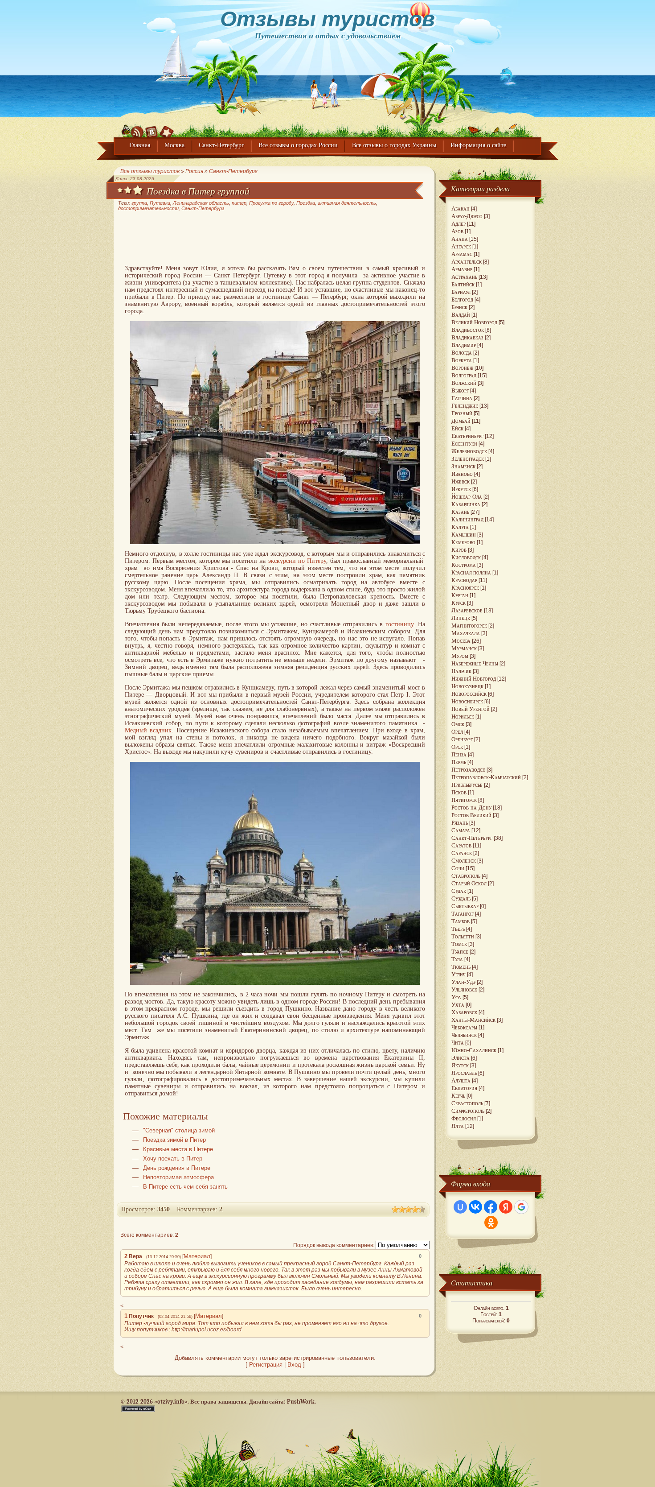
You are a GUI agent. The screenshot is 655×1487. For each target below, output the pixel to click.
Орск (457, 747)
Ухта (457, 1004)
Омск (457, 724)
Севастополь (467, 1103)
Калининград (467, 519)
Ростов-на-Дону (471, 807)
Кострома (463, 565)
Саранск (461, 853)
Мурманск (464, 648)
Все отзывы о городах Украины (394, 145)
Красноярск (465, 587)
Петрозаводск (468, 769)
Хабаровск (464, 1012)
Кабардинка (465, 504)
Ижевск (460, 481)
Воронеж (462, 367)
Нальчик (461, 671)
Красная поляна (471, 572)
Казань (460, 511)
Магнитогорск (469, 625)
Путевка (160, 203)
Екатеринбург (467, 436)
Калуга (460, 527)
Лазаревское (467, 610)
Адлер (458, 223)
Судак (458, 891)
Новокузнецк (467, 686)
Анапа (459, 238)
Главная (139, 145)
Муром (459, 656)
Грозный (461, 413)
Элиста (460, 1057)
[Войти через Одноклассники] (491, 1222)
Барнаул (461, 292)
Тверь (458, 928)
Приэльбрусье (467, 784)
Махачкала (465, 633)
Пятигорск (464, 800)
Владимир (463, 345)
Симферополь (467, 1110)
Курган (459, 595)
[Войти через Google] (521, 1207)
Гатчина (461, 398)
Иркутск (461, 489)
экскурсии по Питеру (297, 561)
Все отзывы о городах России (298, 145)
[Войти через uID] (460, 1207)
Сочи (457, 868)
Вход (294, 1365)
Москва (174, 145)
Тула (457, 959)
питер (239, 203)
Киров (459, 549)
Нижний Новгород (473, 678)
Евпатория (464, 1088)
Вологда (461, 352)
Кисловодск (466, 557)
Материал (197, 1256)
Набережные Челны (474, 663)
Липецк (460, 618)
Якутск (460, 1065)
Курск (458, 602)
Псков (459, 792)
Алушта (461, 1080)
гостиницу (399, 624)
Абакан (460, 208)
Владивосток (467, 329)
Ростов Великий (471, 815)
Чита (457, 1042)
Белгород (462, 299)
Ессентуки (464, 443)
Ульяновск (464, 989)
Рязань (459, 822)
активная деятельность (347, 203)
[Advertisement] (275, 239)
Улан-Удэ (463, 982)
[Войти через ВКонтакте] (475, 1207)
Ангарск (461, 246)
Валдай (460, 314)
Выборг (460, 390)
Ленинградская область (201, 203)
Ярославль (464, 1073)
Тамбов (460, 921)
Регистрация (265, 1365)
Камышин (463, 534)
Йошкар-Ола (466, 496)
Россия (194, 171)
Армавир (461, 269)
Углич (458, 974)
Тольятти (462, 936)
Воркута (461, 360)
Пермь (458, 762)
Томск (459, 944)
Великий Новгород (474, 322)
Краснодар (464, 580)
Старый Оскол (469, 883)
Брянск (459, 307)
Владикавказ (467, 337)
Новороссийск (469, 693)
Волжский (463, 383)
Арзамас (461, 254)
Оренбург (462, 739)
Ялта (457, 1126)
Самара (460, 830)
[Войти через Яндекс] (505, 1207)
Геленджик (464, 405)
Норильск (462, 716)
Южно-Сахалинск (473, 1050)
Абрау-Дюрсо (467, 216)
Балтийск (463, 284)
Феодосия (463, 1118)
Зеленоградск (467, 458)
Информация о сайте (478, 145)
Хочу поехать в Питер (172, 1159)
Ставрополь (465, 875)
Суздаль (461, 898)
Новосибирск (467, 701)
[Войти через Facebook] (490, 1207)
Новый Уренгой (470, 709)
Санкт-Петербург (221, 145)
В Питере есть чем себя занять (185, 1187)
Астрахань (464, 276)
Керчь (458, 1095)
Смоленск (463, 860)
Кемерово (463, 542)
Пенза (459, 754)
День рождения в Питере (176, 1168)
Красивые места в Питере (178, 1149)
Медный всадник (148, 730)
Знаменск (463, 466)
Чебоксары (464, 1027)
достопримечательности (148, 208)
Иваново (462, 474)
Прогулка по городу (271, 203)
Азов (457, 231)
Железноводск (469, 451)
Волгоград (463, 375)
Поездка (305, 203)
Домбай (461, 420)
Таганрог (462, 913)
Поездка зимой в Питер (174, 1140)
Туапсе (459, 951)
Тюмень (461, 966)
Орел (457, 731)
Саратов (461, 845)
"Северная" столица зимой (179, 1131)
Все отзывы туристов (150, 171)
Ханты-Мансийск (473, 1019)
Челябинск (464, 1035)
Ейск (457, 428)
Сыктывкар (465, 906)
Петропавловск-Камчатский (486, 777)
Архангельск (466, 261)
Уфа (456, 997)
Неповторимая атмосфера (178, 1177)
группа (139, 203)
